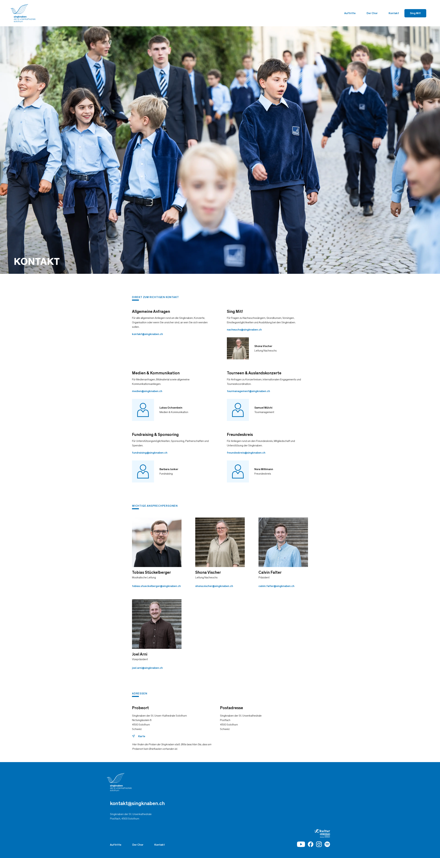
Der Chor (372, 13)
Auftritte (350, 13)
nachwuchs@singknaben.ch (244, 329)
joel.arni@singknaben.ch (147, 668)
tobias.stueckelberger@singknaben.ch (156, 586)
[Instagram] (319, 844)
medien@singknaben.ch (147, 391)
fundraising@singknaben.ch (149, 452)
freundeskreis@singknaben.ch (246, 452)
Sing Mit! (415, 13)
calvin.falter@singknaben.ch (276, 586)
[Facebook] (310, 844)
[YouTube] (301, 844)
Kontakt (394, 13)
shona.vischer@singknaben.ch (214, 586)
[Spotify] (327, 844)
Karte (141, 736)
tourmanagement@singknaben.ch (248, 391)
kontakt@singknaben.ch (147, 334)
